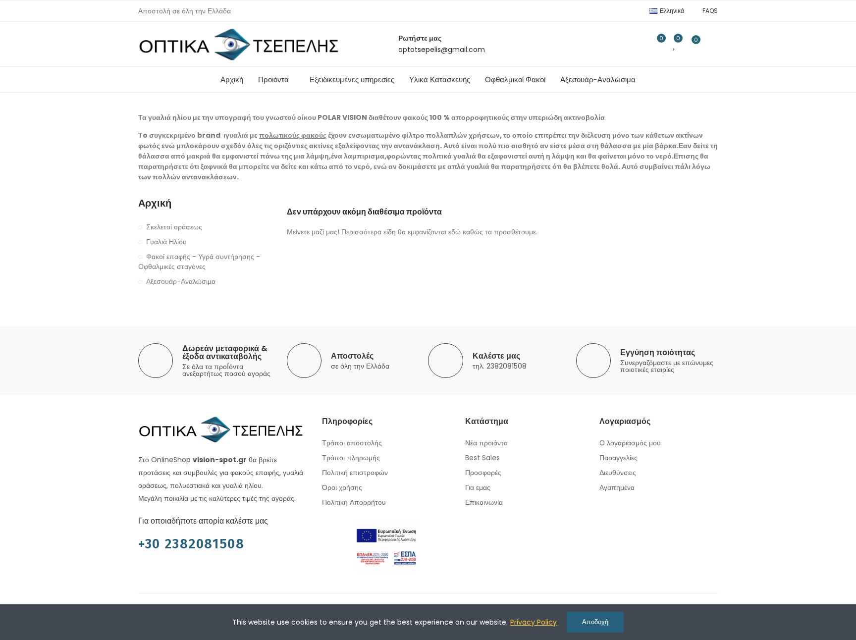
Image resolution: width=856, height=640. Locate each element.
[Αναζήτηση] (636, 44)
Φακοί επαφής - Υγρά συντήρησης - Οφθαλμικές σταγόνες (199, 261)
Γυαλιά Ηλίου (166, 242)
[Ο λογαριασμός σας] (713, 44)
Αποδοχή (595, 622)
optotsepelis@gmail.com (441, 49)
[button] (710, 10)
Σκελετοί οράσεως (174, 227)
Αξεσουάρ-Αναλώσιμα (180, 281)
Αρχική (154, 203)
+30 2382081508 (191, 544)
